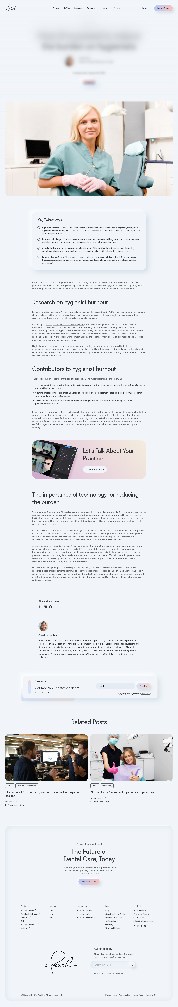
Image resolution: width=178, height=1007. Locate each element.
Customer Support (141, 914)
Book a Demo (163, 8)
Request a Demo (89, 881)
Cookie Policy (111, 995)
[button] (92, 8)
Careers (52, 917)
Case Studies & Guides (115, 914)
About (51, 910)
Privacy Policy (146, 693)
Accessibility (124, 995)
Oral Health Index (113, 928)
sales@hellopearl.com (143, 921)
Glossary (109, 924)
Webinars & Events (113, 917)
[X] (40, 606)
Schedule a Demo (95, 469)
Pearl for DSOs (83, 914)
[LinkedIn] (45, 606)
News (51, 914)
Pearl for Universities (86, 917)
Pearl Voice (26, 917)
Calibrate (25, 928)
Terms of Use (152, 995)
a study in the (65, 324)
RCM (23, 921)
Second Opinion (28, 910)
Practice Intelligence (30, 914)
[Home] (11, 8)
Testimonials (110, 921)
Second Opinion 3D (30, 924)
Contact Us (138, 917)
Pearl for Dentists (84, 910)
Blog (84, 24)
